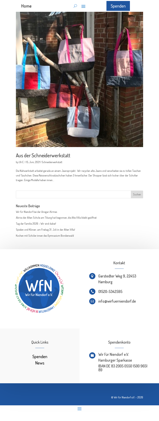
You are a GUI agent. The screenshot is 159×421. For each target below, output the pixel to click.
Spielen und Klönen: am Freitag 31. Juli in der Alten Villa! (45, 229)
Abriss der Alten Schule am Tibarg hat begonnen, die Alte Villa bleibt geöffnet (56, 217)
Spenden (118, 6)
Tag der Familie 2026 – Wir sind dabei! (36, 223)
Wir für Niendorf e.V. (124, 397)
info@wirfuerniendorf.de (117, 301)
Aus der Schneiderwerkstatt (43, 155)
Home (26, 6)
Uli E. (21, 162)
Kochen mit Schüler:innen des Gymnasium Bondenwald (45, 235)
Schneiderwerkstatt (52, 162)
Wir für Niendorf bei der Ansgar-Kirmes (36, 211)
